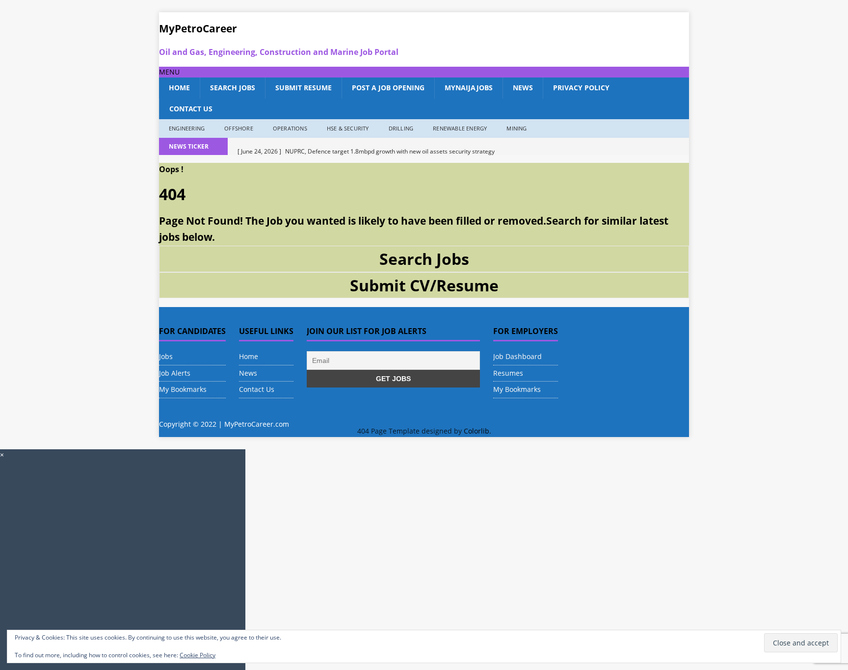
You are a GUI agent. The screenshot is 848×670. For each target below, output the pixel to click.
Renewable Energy (460, 128)
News (523, 87)
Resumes (508, 373)
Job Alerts (174, 373)
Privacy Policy (581, 87)
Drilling (401, 128)
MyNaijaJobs (469, 87)
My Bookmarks (183, 389)
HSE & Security (348, 128)
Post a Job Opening (388, 87)
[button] (169, 72)
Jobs (166, 356)
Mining (516, 128)
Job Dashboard (517, 356)
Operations (290, 128)
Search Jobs (232, 87)
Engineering (187, 128)
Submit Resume (303, 87)
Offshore (238, 128)
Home (179, 87)
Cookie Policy (197, 655)
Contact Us (190, 108)
